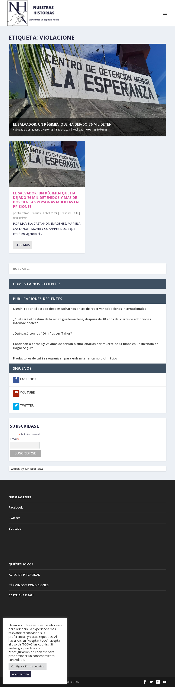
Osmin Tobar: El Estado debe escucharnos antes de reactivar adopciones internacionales (79, 309)
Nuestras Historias (42, 129)
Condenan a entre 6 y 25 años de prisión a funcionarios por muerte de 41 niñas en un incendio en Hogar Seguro (85, 346)
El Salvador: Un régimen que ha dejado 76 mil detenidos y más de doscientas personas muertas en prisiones (46, 200)
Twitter (14, 518)
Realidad (78, 129)
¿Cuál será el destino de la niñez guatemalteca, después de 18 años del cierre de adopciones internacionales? (82, 321)
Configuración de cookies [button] (27, 666)
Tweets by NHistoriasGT (27, 469)
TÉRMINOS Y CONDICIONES (28, 585)
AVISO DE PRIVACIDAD (24, 575)
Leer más (23, 245)
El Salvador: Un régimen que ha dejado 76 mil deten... (64, 124)
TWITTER (27, 405)
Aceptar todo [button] (20, 674)
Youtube (15, 528)
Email (14, 439)
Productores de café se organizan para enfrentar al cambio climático (65, 358)
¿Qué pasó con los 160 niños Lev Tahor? (42, 333)
